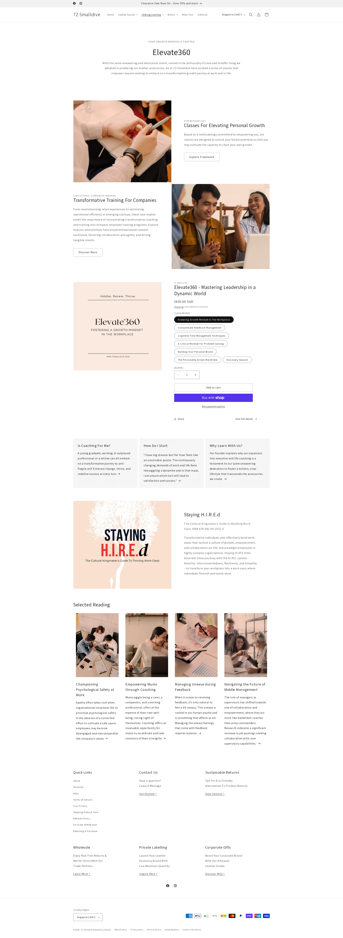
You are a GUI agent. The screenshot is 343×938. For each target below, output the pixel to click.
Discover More (88, 252)
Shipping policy (172, 929)
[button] (128, 14)
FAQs (76, 793)
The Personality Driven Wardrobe (197, 359)
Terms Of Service (82, 799)
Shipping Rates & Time (85, 812)
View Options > (215, 794)
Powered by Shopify (102, 930)
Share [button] (181, 418)
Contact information (192, 929)
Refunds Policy (81, 818)
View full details (244, 418)
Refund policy (121, 929)
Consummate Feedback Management (199, 327)
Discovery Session (237, 359)
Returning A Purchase (85, 831)
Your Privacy (80, 806)
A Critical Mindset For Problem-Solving (201, 343)
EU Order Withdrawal (85, 824)
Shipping (178, 306)
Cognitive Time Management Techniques (201, 335)
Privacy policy (137, 929)
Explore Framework (201, 157)
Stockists (78, 787)
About (76, 780)
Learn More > (81, 874)
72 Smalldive (87, 930)
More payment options (213, 406)
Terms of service (154, 929)
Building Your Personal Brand (195, 351)
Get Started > (148, 794)
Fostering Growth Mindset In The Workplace (204, 319)
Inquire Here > (148, 874)
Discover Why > (215, 874)
